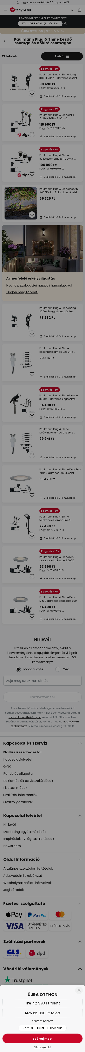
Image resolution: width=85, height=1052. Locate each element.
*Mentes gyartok (42, 1047)
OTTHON (42, 1028)
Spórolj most (43, 1039)
